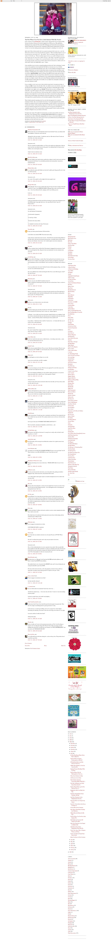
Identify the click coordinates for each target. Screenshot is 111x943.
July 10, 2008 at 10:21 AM (35, 362)
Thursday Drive (71, 455)
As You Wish (70, 281)
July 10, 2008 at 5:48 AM (35, 164)
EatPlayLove (30, 469)
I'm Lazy (70, 895)
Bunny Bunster (71, 295)
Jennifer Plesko (71, 359)
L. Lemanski (30, 586)
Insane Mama (30, 336)
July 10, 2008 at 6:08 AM (35, 195)
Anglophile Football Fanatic (73, 276)
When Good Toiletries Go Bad (77, 776)
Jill (28, 307)
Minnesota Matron (71, 391)
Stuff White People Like (73, 435)
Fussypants (70, 331)
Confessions (32, 122)
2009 (71, 739)
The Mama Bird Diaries (72, 443)
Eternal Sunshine (31, 557)
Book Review (70, 869)
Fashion (69, 882)
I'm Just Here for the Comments (77, 807)
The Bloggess (70, 442)
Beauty (69, 863)
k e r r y (29, 399)
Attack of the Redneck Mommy (74, 282)
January (72, 849)
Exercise (69, 879)
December (73, 743)
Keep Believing (71, 365)
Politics (69, 912)
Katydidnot (70, 364)
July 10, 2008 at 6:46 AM (35, 242)
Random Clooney (71, 915)
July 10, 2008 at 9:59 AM (35, 351)
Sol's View (70, 430)
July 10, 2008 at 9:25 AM (35, 342)
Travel (69, 927)
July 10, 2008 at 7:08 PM (34, 504)
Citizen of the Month (72, 243)
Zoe (69, 474)
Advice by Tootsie (71, 858)
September (73, 749)
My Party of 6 (71, 398)
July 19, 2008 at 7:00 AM (35, 640)
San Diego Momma (72, 419)
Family (69, 881)
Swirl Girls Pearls (71, 440)
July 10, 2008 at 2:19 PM (34, 457)
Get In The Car (71, 333)
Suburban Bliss (71, 436)
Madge (29, 355)
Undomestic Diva (71, 457)
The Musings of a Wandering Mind (75, 447)
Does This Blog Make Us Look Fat (75, 312)
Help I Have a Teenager (72, 341)
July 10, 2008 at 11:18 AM (35, 409)
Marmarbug (30, 278)
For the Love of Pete (72, 326)
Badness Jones (71, 286)
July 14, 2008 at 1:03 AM (35, 618)
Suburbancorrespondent (73, 438)
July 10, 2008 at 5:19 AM (35, 140)
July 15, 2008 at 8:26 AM (35, 630)
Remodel (70, 919)
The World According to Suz (74, 452)
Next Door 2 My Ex (72, 404)
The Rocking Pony (72, 450)
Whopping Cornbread (72, 466)
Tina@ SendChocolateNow (33, 601)
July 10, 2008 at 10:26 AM (35, 385)
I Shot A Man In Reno (72, 350)
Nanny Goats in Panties (72, 400)
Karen (29, 508)
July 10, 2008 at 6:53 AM (35, 253)
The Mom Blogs (78, 150)
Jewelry (69, 896)
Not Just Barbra (71, 407)
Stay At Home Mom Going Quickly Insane (76, 433)
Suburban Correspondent (33, 129)
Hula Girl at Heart (31, 157)
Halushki (70, 340)
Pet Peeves (70, 907)
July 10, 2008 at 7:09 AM (35, 286)
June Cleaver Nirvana (72, 362)
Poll (69, 914)
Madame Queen (31, 168)
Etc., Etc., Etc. (71, 321)
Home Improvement (72, 893)
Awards (69, 862)
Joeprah (69, 248)
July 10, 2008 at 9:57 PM (34, 541)
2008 (71, 741)
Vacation (70, 929)
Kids (69, 898)
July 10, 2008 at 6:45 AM (35, 225)
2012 (71, 733)
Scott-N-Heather (31, 448)
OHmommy (30, 522)
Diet (69, 876)
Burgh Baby (70, 296)
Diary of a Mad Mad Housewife (74, 310)
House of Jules (71, 348)
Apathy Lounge (71, 277)
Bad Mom (70, 284)
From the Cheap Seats (72, 327)
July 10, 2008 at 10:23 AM (35, 376)
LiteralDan (70, 252)
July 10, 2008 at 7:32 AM (35, 296)
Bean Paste (70, 288)
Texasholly (30, 229)
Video (69, 931)
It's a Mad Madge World (73, 353)
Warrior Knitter (71, 461)
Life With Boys (71, 369)
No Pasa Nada (71, 405)
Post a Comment (28, 643)
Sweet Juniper (71, 257)
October (72, 747)
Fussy (69, 329)
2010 (71, 737)
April (72, 843)
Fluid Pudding (71, 324)
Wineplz (29, 622)
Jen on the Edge (71, 357)
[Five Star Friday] (82, 195)
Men (69, 903)
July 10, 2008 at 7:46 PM (34, 529)
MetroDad (70, 254)
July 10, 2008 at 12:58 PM (35, 435)
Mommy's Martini (71, 395)
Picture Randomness (72, 910)
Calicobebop (70, 300)
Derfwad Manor (71, 308)
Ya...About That (71, 473)
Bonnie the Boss (31, 634)
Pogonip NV (70, 412)
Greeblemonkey (71, 336)
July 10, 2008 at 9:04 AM (35, 324)
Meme (69, 902)
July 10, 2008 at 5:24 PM (34, 490)
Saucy (69, 423)
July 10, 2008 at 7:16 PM (34, 518)
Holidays (70, 891)
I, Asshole (70, 352)
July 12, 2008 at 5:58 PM (34, 598)
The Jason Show (71, 259)
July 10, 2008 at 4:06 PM (34, 466)
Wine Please (70, 468)
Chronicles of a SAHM (72, 301)
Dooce (69, 315)
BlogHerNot (70, 867)
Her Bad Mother (31, 430)
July (72, 753)
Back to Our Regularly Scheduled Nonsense (77, 115)
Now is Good (70, 409)
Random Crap (71, 917)
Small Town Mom (71, 428)
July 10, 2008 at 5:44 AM (35, 153)
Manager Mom (31, 184)
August (72, 751)
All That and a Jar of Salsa (76, 777)
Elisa (29, 483)
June (72, 839)
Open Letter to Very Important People (75, 118)
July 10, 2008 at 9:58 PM (34, 553)
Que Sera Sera (71, 414)
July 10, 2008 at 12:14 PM (35, 426)
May (72, 841)
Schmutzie (70, 424)
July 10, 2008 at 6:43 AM (35, 205)
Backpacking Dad (71, 236)
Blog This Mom (71, 291)
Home (45, 645)
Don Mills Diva (71, 314)
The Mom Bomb (71, 445)
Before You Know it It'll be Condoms (78, 837)
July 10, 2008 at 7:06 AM (35, 275)
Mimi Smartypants (71, 390)
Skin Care (70, 924)
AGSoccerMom (31, 388)
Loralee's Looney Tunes (73, 371)
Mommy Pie (70, 393)
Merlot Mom (70, 385)
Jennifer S (30, 346)
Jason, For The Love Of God (73, 355)
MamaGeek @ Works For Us (34, 460)
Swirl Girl (30, 413)
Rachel (29, 365)
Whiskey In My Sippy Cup (73, 464)
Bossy (69, 293)
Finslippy (70, 322)
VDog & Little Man (72, 459)
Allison (29, 300)
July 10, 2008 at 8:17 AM (35, 304)
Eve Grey (30, 494)
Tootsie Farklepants (80, 40)
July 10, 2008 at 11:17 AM (35, 396)
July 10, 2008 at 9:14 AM (35, 333)
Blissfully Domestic (72, 289)
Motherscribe (70, 397)
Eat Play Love (71, 319)
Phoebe (69, 908)
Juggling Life (70, 360)
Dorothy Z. (70, 877)
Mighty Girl (70, 388)
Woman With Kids (72, 469)
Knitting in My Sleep (72, 367)
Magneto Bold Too (72, 378)
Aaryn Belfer (70, 270)
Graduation (70, 888)
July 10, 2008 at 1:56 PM (34, 445)
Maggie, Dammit (71, 376)
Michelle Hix (70, 386)
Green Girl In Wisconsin (73, 338)
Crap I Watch (70, 874)
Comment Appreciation (72, 870)
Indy (29, 246)
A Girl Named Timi (72, 265)
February (73, 847)
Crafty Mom (70, 307)
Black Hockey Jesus (72, 238)
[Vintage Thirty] (71, 67)
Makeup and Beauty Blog (73, 379)
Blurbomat (70, 240)
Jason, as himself (31, 575)
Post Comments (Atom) (35, 648)
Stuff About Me (40, 122)
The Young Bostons (72, 454)
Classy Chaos (70, 303)
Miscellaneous (71, 905)
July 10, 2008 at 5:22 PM (34, 480)
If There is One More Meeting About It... (76, 117)
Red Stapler (70, 417)
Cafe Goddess (71, 298)
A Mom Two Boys (71, 267)
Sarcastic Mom (71, 421)
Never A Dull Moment (72, 402)
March (72, 845)
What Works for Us (72, 462)
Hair (69, 889)
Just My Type (30, 257)
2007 (71, 852)
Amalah (69, 274)
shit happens (70, 921)
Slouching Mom (71, 426)
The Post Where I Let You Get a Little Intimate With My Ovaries (43, 39)
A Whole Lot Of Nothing (73, 269)
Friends (69, 884)
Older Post (63, 645)
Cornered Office (71, 305)
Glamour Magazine (72, 334)
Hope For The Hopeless (73, 346)
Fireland (69, 247)
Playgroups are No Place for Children (75, 410)
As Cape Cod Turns (72, 279)
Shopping (70, 922)
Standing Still (70, 431)
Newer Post (27, 645)
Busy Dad (70, 241)
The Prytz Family (71, 449)
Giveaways (70, 886)
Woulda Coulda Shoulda (73, 471)
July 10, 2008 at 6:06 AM (35, 181)
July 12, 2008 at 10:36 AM (35, 583)
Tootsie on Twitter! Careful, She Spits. (75, 140)
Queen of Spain (71, 416)
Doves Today (70, 317)
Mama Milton (71, 381)
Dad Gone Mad (71, 245)
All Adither (70, 272)
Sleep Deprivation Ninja (73, 255)
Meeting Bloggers (71, 900)
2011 (71, 735)
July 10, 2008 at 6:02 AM (35, 173)
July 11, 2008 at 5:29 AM (35, 572)
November (73, 745)
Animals (69, 860)
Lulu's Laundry (71, 372)
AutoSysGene (30, 439)
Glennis (29, 532)
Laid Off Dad (70, 250)
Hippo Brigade (71, 345)
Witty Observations (72, 933)
